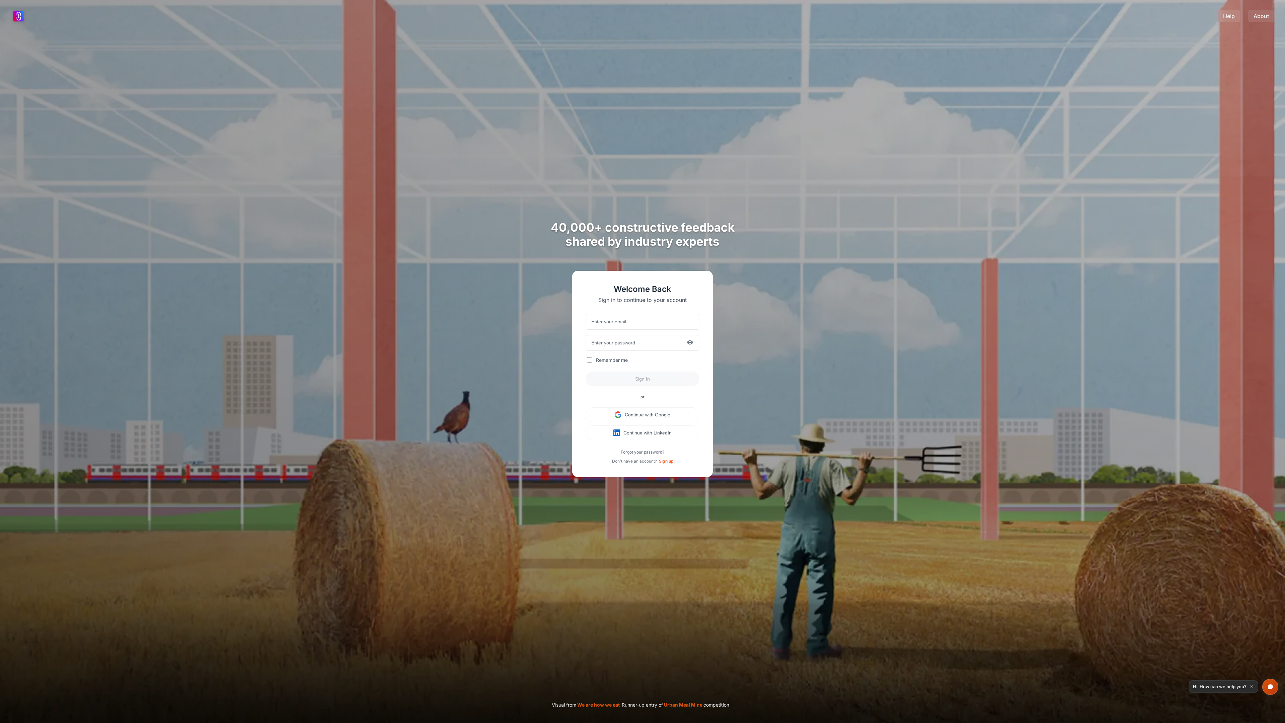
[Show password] (690, 343)
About (1261, 16)
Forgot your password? (642, 452)
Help (1229, 16)
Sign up (666, 461)
